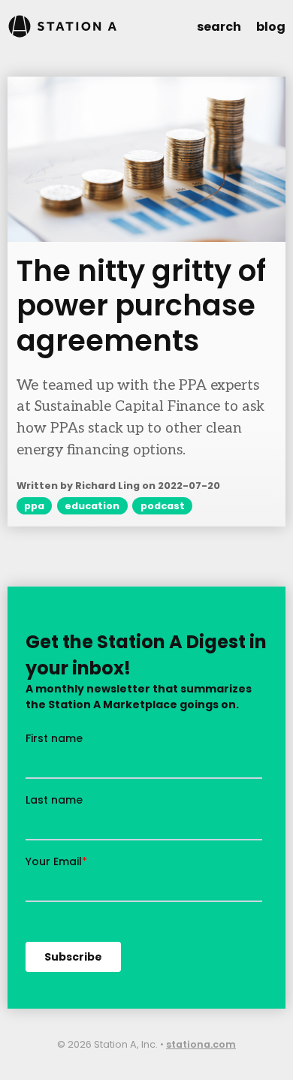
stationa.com (201, 1044)
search (219, 26)
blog (270, 26)
